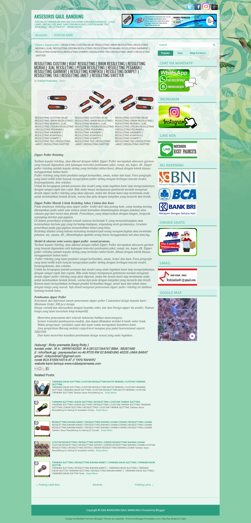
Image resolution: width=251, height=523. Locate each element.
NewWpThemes (84, 519)
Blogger (160, 510)
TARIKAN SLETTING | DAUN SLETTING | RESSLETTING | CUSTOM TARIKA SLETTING (96, 401)
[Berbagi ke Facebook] (47, 368)
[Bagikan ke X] (43, 368)
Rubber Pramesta (47, 80)
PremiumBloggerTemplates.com (143, 519)
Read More (110, 392)
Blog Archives (198, 53)
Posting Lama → (144, 484)
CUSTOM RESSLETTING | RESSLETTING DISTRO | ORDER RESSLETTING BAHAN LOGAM (98, 442)
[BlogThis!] (40, 368)
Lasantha (119, 519)
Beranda (41, 35)
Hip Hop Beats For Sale (174, 519)
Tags (180, 53)
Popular (165, 53)
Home (38, 44)
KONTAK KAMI (63, 35)
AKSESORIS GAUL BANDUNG (58, 16)
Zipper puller (52, 44)
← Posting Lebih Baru (47, 484)
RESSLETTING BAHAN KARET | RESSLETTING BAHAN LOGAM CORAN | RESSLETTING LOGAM (102, 422)
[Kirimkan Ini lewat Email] (36, 368)
